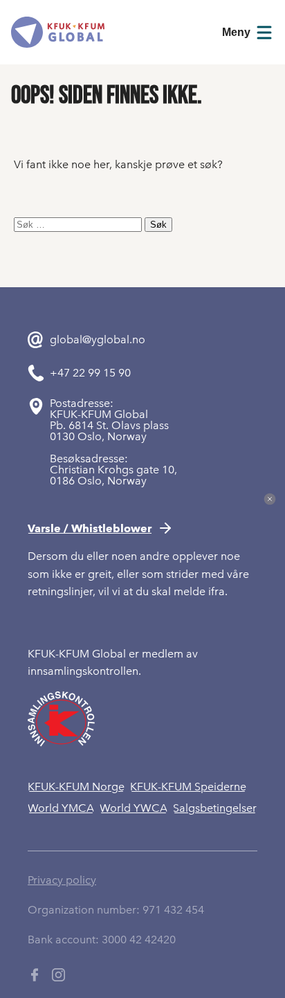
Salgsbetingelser (215, 808)
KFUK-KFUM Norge (76, 786)
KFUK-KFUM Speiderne (188, 786)
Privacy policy (62, 880)
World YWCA (133, 808)
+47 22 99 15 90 (90, 373)
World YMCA (61, 808)
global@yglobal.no (97, 339)
